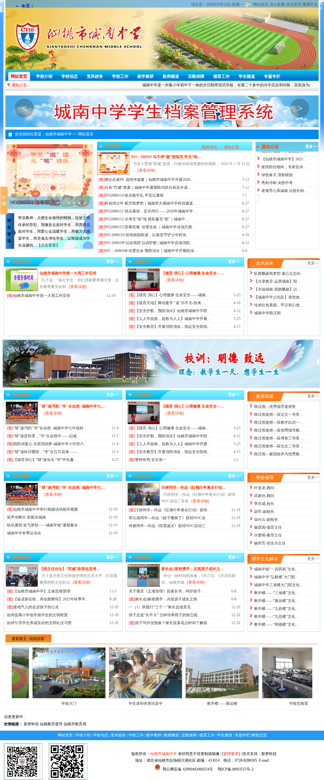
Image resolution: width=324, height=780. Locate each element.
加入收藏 (277, 4)
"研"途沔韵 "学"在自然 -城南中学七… (72, 406)
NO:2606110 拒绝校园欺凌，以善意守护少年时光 (145, 235)
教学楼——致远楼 (197, 703)
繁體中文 (310, 4)
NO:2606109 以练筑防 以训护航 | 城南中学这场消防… (149, 243)
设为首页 (293, 4)
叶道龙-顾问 (264, 488)
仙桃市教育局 (75, 724)
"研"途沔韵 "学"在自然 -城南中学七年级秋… (50, 428)
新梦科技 (31, 724)
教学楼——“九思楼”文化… (276, 616)
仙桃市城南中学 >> (61, 134)
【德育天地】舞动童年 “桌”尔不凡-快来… (170, 303)
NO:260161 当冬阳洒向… (37, 202)
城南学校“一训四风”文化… (276, 569)
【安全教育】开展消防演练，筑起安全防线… (173, 326)
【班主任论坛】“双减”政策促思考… (70, 569)
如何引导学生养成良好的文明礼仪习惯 (39, 623)
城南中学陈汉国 (267, 313)
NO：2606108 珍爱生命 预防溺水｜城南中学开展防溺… (151, 251)
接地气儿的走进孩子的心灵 (36, 607)
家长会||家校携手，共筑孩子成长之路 (166, 599)
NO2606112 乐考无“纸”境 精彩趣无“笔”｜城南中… (147, 219)
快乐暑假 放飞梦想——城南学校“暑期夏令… (44, 525)
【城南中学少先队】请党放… (278, 297)
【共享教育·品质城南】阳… (277, 281)
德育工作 (221, 76)
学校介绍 (44, 76)
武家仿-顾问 (264, 496)
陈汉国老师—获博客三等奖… (278, 438)
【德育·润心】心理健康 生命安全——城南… (172, 295)
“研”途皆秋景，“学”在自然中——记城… (46, 436)
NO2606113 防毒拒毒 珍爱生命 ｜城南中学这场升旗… (150, 227)
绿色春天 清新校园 (277, 159)
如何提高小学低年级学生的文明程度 (37, 615)
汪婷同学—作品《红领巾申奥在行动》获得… (173, 510)
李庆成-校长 (264, 503)
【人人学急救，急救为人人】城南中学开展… (173, 318)
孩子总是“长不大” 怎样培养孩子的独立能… (165, 615)
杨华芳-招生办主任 (270, 543)
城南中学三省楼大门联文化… (278, 585)
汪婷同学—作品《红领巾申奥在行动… (193, 487)
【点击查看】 (48, 245)
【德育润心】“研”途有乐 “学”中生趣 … (45, 460)
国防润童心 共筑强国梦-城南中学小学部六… (50, 444)
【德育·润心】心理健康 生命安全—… (192, 273)
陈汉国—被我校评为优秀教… (278, 454)
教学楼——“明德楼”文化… (276, 624)
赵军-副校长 (264, 511)
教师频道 (171, 76)
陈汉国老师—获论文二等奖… (278, 446)
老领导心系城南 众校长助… (284, 175)
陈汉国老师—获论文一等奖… (278, 414)
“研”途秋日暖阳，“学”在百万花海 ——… (47, 452)
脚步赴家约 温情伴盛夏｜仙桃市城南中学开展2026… (149, 179)
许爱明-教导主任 (268, 535)
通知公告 (231, 147)
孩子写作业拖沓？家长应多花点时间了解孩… (173, 623)
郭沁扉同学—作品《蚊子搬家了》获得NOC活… (169, 518)
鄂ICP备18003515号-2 (235, 769)
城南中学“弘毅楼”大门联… (276, 577)
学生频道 (247, 76)
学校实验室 (274, 703)
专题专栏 (272, 76)
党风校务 (95, 76)
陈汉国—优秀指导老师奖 (275, 406)
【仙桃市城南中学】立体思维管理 (41, 591)
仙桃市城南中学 (163, 754)
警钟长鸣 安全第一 (150, 460)
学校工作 (120, 76)
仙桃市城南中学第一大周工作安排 (68, 273)
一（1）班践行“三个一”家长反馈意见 (160, 607)
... (173, 280)
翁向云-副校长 (266, 519)
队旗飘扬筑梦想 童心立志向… (279, 273)
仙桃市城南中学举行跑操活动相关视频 (45, 509)
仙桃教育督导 (51, 724)
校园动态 (209, 147)
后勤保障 (196, 76)
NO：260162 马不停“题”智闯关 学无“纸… (166, 157)
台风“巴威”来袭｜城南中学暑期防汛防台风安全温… (148, 187)
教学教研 (145, 76)
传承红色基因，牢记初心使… (278, 305)
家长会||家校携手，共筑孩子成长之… (192, 569)
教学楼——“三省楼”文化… (276, 593)
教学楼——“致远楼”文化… (276, 601)
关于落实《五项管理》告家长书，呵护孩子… (167, 591)
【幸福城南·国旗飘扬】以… (277, 289)
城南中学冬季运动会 (24, 533)
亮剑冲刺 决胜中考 (277, 167)
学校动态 (69, 76)
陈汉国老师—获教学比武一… (278, 422)
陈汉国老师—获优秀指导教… (278, 430)
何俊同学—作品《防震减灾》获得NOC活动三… (169, 526)
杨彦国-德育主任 (268, 527)
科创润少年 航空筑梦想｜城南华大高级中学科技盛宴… (151, 203)
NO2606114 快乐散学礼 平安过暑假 (134, 195)
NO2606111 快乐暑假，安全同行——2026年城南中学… (151, 211)
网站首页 (260, 4)
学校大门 (44, 703)
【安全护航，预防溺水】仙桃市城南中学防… (173, 311)
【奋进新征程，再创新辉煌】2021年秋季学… (51, 599)
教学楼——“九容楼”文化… (276, 608)
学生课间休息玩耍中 (121, 703)
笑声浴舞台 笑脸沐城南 (26, 517)
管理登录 (231, 754)
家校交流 (259, 735)
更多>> (311, 146)
